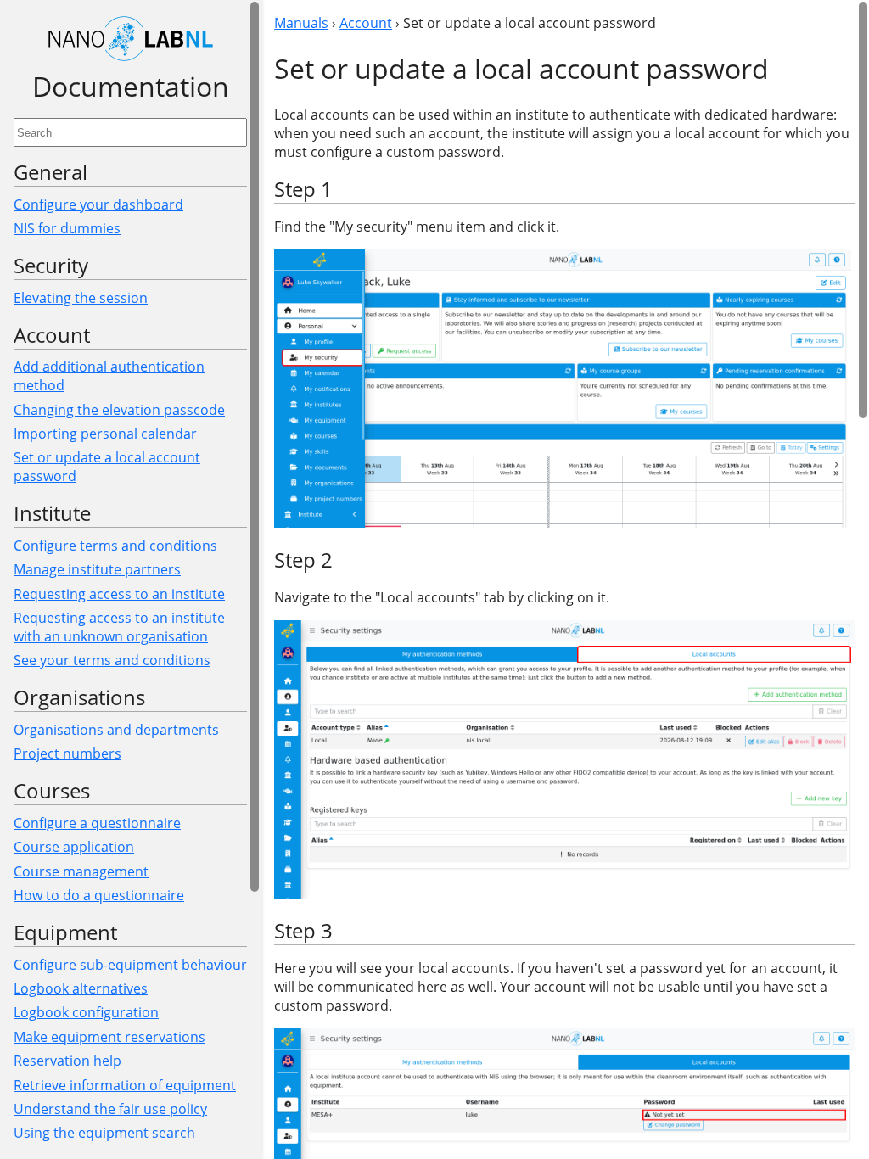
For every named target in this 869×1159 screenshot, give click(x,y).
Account (365, 23)
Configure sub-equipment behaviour (130, 964)
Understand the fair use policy (110, 1109)
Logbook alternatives (81, 988)
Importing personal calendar (105, 433)
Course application (74, 846)
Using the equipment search (104, 1132)
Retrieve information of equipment (125, 1085)
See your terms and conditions (112, 660)
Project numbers (67, 753)
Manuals (301, 23)
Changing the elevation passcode (119, 409)
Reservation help (67, 1060)
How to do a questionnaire (99, 895)
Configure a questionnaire (97, 823)
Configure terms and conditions (115, 545)
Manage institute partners (97, 569)
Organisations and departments (116, 729)
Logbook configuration (86, 1012)
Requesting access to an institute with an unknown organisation (119, 627)
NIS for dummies (67, 228)
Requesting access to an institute (119, 594)
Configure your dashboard (98, 204)
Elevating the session (81, 297)
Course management (81, 871)
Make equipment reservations (109, 1036)
